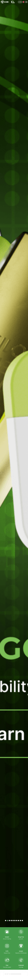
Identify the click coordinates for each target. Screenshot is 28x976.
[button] (5, 920)
